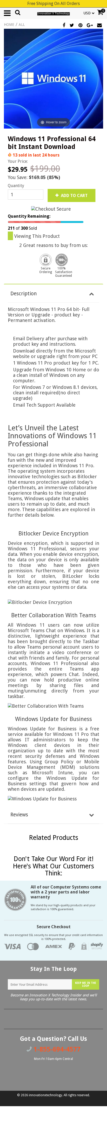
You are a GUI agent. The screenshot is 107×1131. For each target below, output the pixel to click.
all (22, 24)
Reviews (19, 815)
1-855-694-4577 (56, 1049)
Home (9, 24)
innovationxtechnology (45, 1095)
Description (23, 294)
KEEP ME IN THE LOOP (85, 984)
